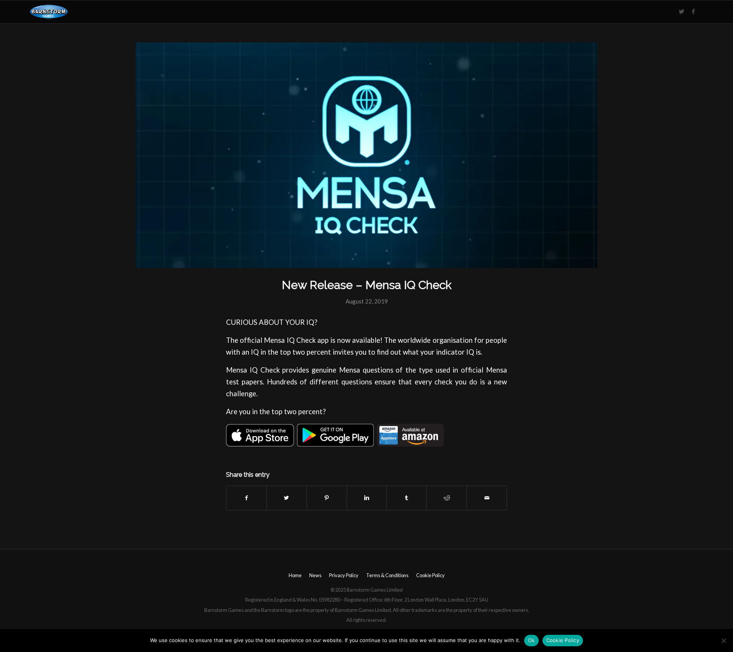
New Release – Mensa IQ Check (367, 285)
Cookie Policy (430, 575)
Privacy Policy (343, 575)
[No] (723, 640)
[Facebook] (693, 11)
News (315, 575)
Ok (531, 640)
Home (295, 575)
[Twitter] (682, 11)
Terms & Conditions (387, 575)
